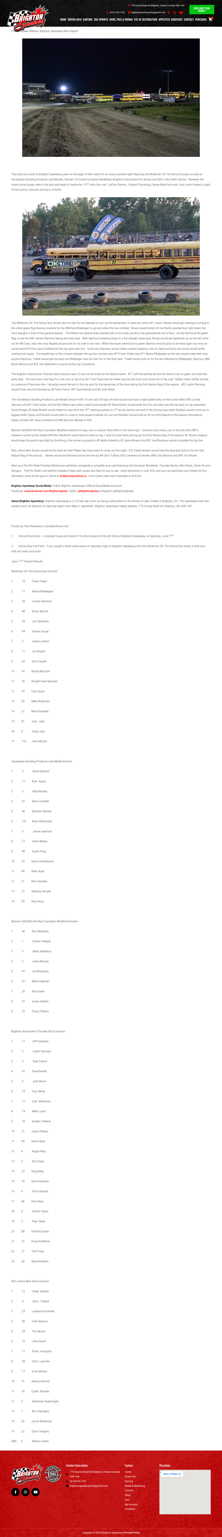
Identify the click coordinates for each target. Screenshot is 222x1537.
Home (63, 19)
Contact (189, 19)
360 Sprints (101, 19)
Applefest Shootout (170, 19)
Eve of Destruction (145, 19)
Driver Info (75, 19)
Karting (87, 19)
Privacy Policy (132, 1532)
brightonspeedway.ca (73, 476)
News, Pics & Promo (121, 19)
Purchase (201, 19)
